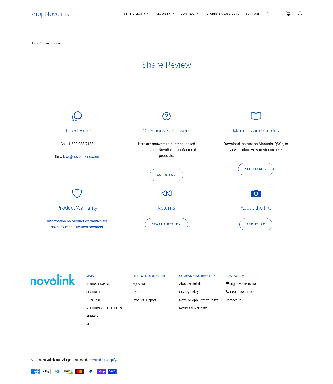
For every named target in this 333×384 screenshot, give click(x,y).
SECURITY (163, 13)
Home (35, 43)
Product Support (144, 300)
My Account (141, 284)
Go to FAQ (166, 175)
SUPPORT (253, 13)
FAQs (136, 292)
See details (256, 169)
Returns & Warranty (193, 308)
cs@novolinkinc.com (82, 156)
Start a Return (166, 224)
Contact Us (233, 300)
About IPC (255, 224)
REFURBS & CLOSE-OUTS (222, 13)
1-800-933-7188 (240, 292)
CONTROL (187, 13)
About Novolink (190, 284)
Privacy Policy (189, 292)
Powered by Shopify (102, 360)
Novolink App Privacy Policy (198, 300)
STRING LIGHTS (135, 13)
